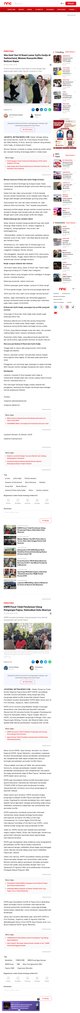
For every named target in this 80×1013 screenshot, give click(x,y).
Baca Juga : (9, 157)
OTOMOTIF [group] (39, 9)
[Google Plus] (55, 313)
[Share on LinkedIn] (41, 109)
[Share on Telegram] (45, 109)
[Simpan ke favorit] (50, 65)
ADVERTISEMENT (65, 119)
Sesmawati (38, 667)
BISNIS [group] (29, 9)
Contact (69, 302)
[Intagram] (67, 307)
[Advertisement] (40, 30)
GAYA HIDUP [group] (61, 9)
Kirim (46, 521)
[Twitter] (61, 307)
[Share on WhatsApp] (49, 109)
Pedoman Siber (57, 299)
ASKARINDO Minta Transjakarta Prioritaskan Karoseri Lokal (28, 423)
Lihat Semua (69, 52)
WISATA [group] (21, 9)
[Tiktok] (73, 307)
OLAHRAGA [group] (50, 9)
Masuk (71, 3)
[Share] (75, 56)
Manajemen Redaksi (59, 296)
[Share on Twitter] (37, 109)
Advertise (56, 293)
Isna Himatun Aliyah (16, 115)
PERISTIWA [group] (11, 9)
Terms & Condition (58, 302)
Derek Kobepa (14, 667)
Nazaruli (38, 115)
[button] (75, 9)
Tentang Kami (66, 293)
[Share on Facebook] (33, 109)
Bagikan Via (8, 109)
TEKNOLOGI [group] (73, 9)
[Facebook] (55, 307)
